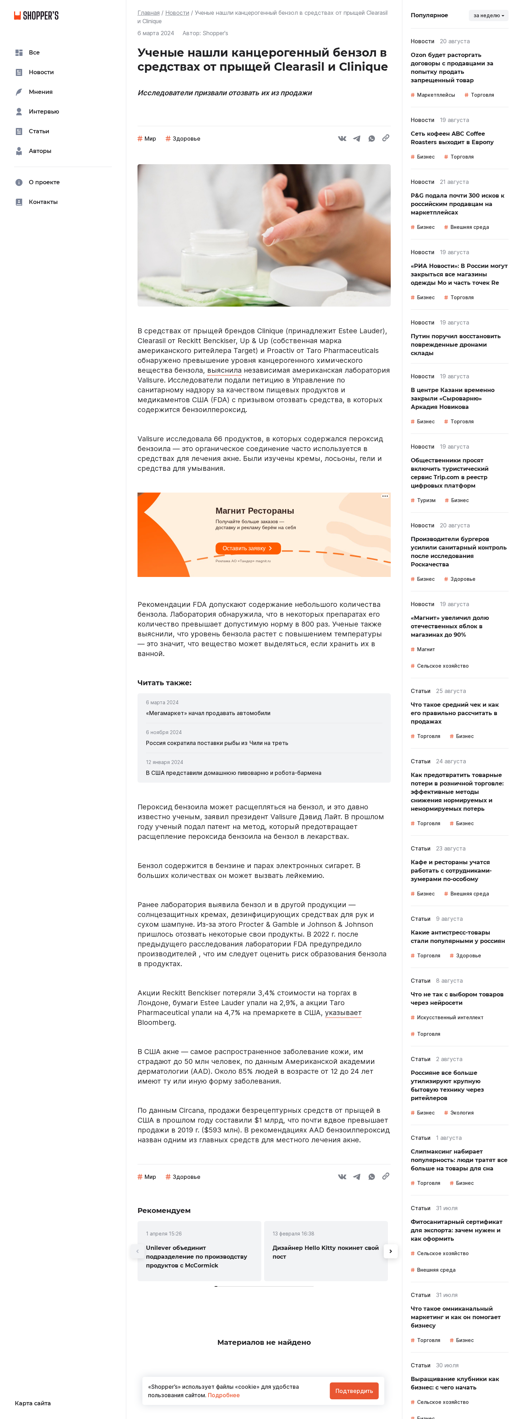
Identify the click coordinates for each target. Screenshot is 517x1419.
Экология (462, 1113)
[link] (264, 713)
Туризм (426, 500)
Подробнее (223, 1395)
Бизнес (426, 157)
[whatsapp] (372, 139)
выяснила (224, 370)
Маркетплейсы (436, 95)
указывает (343, 1012)
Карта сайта (33, 1403)
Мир (150, 138)
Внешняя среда (470, 227)
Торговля (482, 95)
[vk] (342, 139)
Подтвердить (354, 1390)
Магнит (426, 649)
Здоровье (186, 138)
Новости (177, 12)
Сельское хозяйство (443, 666)
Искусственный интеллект (450, 1017)
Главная (149, 12)
